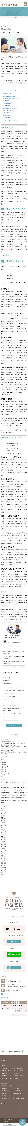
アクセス (3, 1103)
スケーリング (5, 785)
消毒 (6, 797)
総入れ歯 (11, 800)
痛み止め (11, 797)
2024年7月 (4, 851)
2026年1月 (4, 820)
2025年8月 (4, 829)
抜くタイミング (11, 790)
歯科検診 (23, 792)
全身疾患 (3, 787)
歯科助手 (19, 792)
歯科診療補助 (7, 103)
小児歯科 (17, 1088)
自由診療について (15, 1073)
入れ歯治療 (4, 1098)
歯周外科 (3, 767)
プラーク (20, 785)
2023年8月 (4, 870)
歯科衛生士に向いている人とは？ (10, 108)
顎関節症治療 (5, 1088)
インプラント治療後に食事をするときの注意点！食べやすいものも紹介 (13, 744)
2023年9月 (4, 869)
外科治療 (20, 787)
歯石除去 (11, 792)
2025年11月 (4, 824)
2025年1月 (4, 841)
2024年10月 (4, 846)
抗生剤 (5, 790)
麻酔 (3, 802)
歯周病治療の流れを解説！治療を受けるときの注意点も (13, 747)
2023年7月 (4, 872)
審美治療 (4, 1095)
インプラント (4, 766)
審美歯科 (3, 771)
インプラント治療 (18, 1085)
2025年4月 (4, 836)
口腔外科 (3, 764)
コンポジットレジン (13, 782)
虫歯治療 (11, 1088)
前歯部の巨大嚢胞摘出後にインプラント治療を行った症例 (13, 752)
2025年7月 (4, 831)
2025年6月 (4, 832)
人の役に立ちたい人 (9, 112)
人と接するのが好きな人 (10, 110)
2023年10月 (4, 867)
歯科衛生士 (11, 795)
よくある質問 (15, 1075)
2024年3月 (4, 858)
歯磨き (15, 792)
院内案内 (4, 1070)
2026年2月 (4, 818)
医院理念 (13, 1068)
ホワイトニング (5, 773)
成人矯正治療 (11, 1098)
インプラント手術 (5, 782)
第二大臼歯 (5, 800)
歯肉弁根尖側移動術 (18, 795)
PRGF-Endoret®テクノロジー (16, 1093)
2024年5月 (4, 855)
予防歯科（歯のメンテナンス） (8, 1090)
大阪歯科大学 (8, 256)
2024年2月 (4, 860)
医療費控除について (6, 1075)
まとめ (4, 122)
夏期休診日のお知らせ (7, 750)
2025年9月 (4, 827)
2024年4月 (4, 857)
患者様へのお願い (5, 1068)
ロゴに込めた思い (5, 1073)
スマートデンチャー (13, 785)
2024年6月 (4, 853)
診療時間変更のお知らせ (7, 741)
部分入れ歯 (22, 800)
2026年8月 (4, 808)
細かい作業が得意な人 (9, 115)
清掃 (8, 797)
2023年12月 (4, 863)
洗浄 (3, 797)
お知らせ (3, 759)
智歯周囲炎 (17, 790)
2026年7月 (4, 810)
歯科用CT (6, 795)
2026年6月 (4, 812)
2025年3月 (4, 838)
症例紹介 (3, 762)
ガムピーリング (5, 774)
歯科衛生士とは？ (6, 93)
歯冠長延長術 (23, 790)
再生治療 (7, 787)
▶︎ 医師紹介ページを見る (14, 725)
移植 (2, 800)
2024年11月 (4, 844)
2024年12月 (4, 843)
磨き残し (25, 797)
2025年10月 (4, 825)
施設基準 (16, 1078)
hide (15, 90)
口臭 (17, 787)
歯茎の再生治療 (5, 1093)
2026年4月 (4, 815)
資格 (18, 800)
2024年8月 (4, 850)
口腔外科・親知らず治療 (7, 1085)
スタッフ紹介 (20, 1068)
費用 (16, 800)
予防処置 (6, 100)
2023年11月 (4, 865)
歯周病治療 (19, 1090)
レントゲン (24, 785)
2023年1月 (4, 874)
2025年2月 (4, 839)
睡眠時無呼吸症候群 (17, 797)
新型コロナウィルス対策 (18, 1070)
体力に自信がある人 (9, 117)
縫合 (14, 800)
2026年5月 (4, 813)
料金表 (9, 1070)
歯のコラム (4, 1078)
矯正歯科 (3, 769)
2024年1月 (4, 862)
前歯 (10, 787)
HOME (3, 1060)
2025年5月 (4, 834)
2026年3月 (4, 817)
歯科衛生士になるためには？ (9, 96)
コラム (3, 761)
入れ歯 (3, 776)
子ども (24, 787)
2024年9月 (4, 848)
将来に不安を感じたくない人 (11, 120)
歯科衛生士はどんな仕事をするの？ (11, 98)
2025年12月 (4, 822)
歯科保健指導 (7, 105)
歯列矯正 (3, 792)
